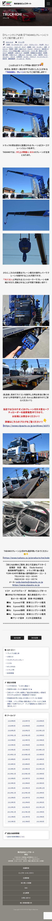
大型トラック (22, 49)
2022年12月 (40, 788)
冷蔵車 (29, 47)
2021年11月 (11, 812)
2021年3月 (40, 821)
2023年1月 (26, 788)
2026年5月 (11, 726)
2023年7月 (26, 778)
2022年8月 (11, 798)
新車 (16, 49)
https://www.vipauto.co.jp (26, 584)
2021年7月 (26, 817)
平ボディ (28, 59)
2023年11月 (11, 774)
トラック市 (21, 42)
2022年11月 (11, 793)
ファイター (40, 47)
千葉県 (8, 44)
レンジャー (10, 47)
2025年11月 (11, 735)
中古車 (41, 44)
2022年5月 (11, 802)
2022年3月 (40, 802)
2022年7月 (26, 798)
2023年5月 (11, 783)
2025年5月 (11, 745)
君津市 (5, 59)
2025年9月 (40, 735)
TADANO (29, 55)
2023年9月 (40, 774)
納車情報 (10, 673)
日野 (45, 47)
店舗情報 (26, 868)
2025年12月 (40, 730)
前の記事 (17, 637)
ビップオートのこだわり (26, 873)
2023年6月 (40, 778)
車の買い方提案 (26, 883)
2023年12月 (40, 769)
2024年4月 (26, 764)
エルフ (5, 53)
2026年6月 (40, 721)
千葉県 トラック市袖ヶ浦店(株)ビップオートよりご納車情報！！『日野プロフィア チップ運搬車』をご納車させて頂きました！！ (26, 703)
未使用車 (26, 53)
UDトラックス (26, 51)
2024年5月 (11, 764)
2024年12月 (40, 750)
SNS (26, 888)
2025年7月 (26, 740)
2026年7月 (26, 721)
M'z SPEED (11, 666)
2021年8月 (11, 817)
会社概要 (26, 893)
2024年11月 (11, 754)
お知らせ (10, 656)
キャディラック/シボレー (15, 660)
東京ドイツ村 (43, 51)
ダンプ (24, 47)
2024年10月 (26, 754)
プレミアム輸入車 (13, 653)
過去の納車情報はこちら (16, 836)
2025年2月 (11, 750)
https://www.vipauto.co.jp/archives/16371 (27, 425)
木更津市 (19, 57)
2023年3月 (40, 783)
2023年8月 (11, 778)
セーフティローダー (17, 44)
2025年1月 (26, 750)
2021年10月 (26, 812)
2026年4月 (26, 726)
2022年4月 (26, 802)
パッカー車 (34, 51)
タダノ (46, 55)
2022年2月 (11, 807)
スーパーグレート (42, 57)
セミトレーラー (33, 44)
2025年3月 (40, 745)
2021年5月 (11, 821)
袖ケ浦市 (5, 55)
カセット (12, 57)
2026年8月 (11, 721)
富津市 (40, 55)
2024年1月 (26, 769)
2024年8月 (11, 759)
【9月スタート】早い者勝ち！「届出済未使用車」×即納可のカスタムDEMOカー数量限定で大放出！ (26, 693)
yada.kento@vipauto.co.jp (29, 582)
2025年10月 (26, 735)
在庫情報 (26, 878)
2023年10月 (26, 774)
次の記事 (34, 637)
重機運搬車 (11, 59)
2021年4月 (26, 821)
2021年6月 (40, 817)
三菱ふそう (21, 55)
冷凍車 (45, 53)
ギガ (34, 47)
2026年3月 (40, 726)
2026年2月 (11, 730)
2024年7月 (26, 759)
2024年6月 (40, 759)
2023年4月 (26, 783)
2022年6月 (40, 798)
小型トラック (18, 53)
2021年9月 (40, 812)
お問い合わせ (26, 898)
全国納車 (10, 53)
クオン (35, 55)
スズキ (9, 663)
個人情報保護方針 (26, 903)
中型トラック (13, 55)
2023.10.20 (9, 42)
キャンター (6, 57)
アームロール (20, 59)
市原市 (11, 49)
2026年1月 (26, 730)
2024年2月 (11, 769)
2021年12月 (40, 807)
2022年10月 (26, 793)
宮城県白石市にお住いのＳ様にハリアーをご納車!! (24, 698)
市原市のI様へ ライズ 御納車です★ (19, 689)
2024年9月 (40, 754)
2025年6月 (40, 740)
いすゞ (26, 44)
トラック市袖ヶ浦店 (14, 51)
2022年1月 (26, 807)
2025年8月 (11, 740)
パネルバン (37, 49)
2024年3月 (40, 764)
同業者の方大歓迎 (36, 53)
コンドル (25, 57)
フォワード (17, 47)
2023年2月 (11, 788)
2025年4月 (26, 745)
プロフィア (33, 57)
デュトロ (30, 49)
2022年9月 (40, 793)
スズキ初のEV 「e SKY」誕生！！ (18, 686)
